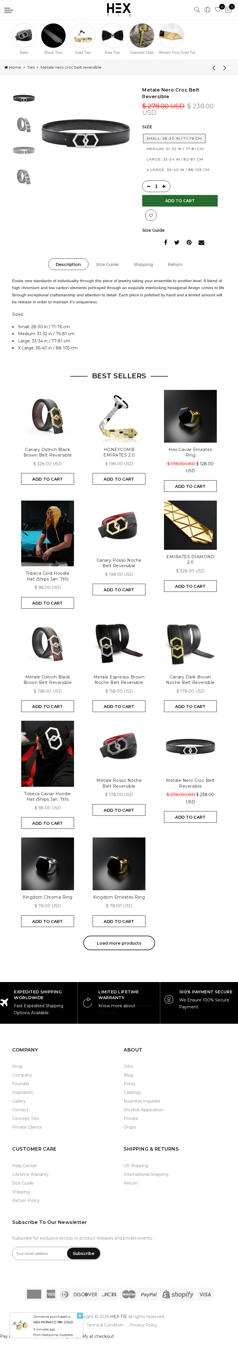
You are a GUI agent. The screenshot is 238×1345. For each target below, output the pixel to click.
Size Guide (153, 230)
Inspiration (22, 1092)
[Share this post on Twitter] (177, 243)
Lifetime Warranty (30, 1174)
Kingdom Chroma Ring (48, 897)
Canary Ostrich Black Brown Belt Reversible (48, 452)
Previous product (212, 67)
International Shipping (146, 1174)
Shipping (143, 264)
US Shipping (136, 1165)
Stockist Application (143, 1109)
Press (129, 1083)
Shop (17, 1066)
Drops (130, 1127)
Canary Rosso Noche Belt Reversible (119, 563)
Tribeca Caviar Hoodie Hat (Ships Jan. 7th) (47, 796)
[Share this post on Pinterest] (189, 243)
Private (131, 1118)
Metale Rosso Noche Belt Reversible (119, 783)
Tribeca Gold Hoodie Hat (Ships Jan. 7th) (48, 576)
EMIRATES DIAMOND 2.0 (190, 559)
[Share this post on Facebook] (165, 243)
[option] (85, 134)
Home (15, 67)
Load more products (119, 943)
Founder (20, 1083)
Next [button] (118, 134)
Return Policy (26, 1200)
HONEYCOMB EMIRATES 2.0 (119, 452)
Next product (226, 67)
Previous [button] (52, 134)
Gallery (19, 1101)
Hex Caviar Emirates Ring (190, 452)
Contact (20, 1109)
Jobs (128, 1066)
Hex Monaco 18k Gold (53, 1322)
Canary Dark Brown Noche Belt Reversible (190, 679)
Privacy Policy (143, 1325)
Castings (132, 1092)
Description (68, 264)
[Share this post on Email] (201, 243)
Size (147, 126)
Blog (128, 1075)
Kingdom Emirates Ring (119, 897)
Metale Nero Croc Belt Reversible (190, 783)
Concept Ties (25, 1118)
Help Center (24, 1165)
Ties (31, 67)
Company (22, 1075)
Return (175, 264)
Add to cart (180, 200)
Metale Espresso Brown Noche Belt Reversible (119, 679)
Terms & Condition (105, 1325)
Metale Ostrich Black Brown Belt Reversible (48, 679)
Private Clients (27, 1127)
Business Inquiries (142, 1101)
